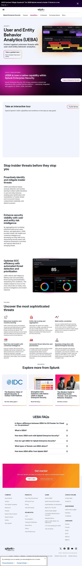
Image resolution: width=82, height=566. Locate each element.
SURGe (7, 520)
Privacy (16, 556)
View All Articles (49, 528)
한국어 (66, 533)
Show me (3, 5)
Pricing (27, 504)
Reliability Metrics (49, 518)
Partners (7, 510)
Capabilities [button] (34, 15)
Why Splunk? (8, 523)
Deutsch (67, 524)
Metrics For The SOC (50, 507)
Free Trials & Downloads (31, 498)
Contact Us (68, 501)
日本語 (66, 530)
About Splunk (8, 498)
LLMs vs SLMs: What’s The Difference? (52, 521)
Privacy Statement (7, 563)
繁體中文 (67, 539)
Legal (10, 556)
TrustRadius (68, 516)
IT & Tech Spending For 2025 (53, 525)
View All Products (29, 507)
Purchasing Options (54, 15)
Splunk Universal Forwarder (52, 501)
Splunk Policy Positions (11, 514)
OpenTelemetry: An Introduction (53, 504)
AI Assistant (43, 15)
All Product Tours (29, 501)
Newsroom (8, 507)
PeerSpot (67, 512)
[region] (23, 561)
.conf (26, 516)
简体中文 (67, 536)
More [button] (63, 15)
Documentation (29, 519)
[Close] (45, 558)
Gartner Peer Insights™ (71, 509)
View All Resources (30, 531)
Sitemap (23, 556)
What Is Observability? (51, 510)
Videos (27, 528)
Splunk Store (28, 525)
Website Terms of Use (60, 556)
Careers (7, 501)
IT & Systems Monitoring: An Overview (52, 514)
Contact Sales (68, 498)
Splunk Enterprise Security (11, 15)
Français (67, 527)
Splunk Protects (9, 517)
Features (25, 15)
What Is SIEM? (48, 498)
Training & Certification (31, 522)
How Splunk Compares (11, 504)
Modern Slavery (73, 556)
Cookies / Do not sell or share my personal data (39, 556)
